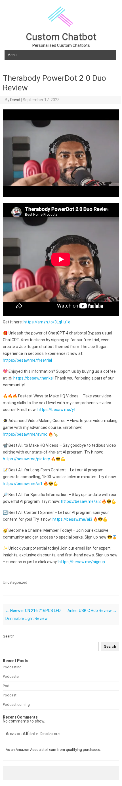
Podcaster (11, 676)
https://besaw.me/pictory (26, 459)
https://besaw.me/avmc (25, 434)
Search (8, 636)
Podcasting (12, 667)
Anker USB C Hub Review (92, 610)
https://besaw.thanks (33, 378)
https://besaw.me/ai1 (23, 483)
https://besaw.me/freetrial (27, 360)
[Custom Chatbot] (61, 29)
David (15, 100)
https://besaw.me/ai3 (72, 519)
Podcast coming (16, 704)
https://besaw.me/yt (56, 409)
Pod (6, 686)
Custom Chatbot (61, 36)
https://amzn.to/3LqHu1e (47, 322)
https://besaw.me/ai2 (81, 501)
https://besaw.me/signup (81, 562)
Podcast (9, 695)
